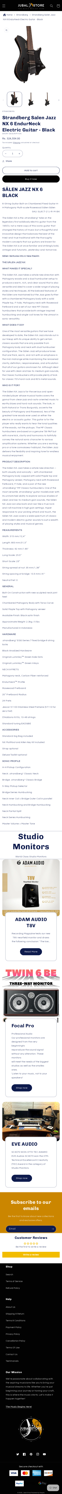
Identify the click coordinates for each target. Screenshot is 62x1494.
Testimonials (12, 1361)
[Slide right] (59, 100)
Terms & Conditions (15, 1321)
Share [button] (9, 161)
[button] (3, 6)
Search (9, 1275)
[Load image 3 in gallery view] (47, 99)
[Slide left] (3, 100)
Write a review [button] (31, 1255)
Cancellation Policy (15, 1341)
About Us (10, 1307)
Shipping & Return (15, 1314)
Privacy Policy (13, 1334)
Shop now (21, 1088)
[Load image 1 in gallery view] (14, 99)
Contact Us (11, 1354)
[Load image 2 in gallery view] (31, 99)
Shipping (16, 142)
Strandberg (22, 15)
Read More (31, 952)
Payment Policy (13, 1327)
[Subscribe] (52, 1229)
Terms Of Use (13, 1348)
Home (9, 15)
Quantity (6, 148)
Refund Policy (13, 1288)
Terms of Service (14, 1281)
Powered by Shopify (38, 1492)
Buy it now (31, 179)
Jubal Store (27, 1492)
